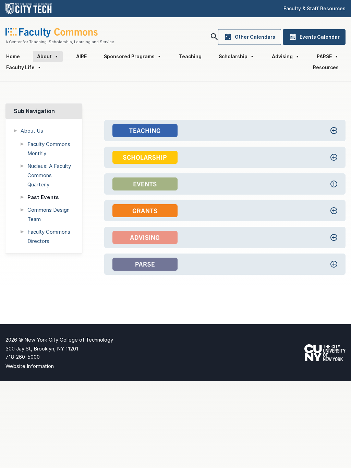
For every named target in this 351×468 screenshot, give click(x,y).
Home (13, 56)
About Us (32, 130)
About (44, 56)
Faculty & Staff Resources (314, 8)
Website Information (29, 366)
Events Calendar (320, 37)
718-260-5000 (22, 357)
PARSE (324, 56)
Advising (282, 56)
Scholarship (233, 56)
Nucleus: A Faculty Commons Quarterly (49, 175)
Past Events (43, 197)
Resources (326, 67)
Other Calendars (255, 37)
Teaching (190, 56)
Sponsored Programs (129, 56)
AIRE (81, 56)
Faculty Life (20, 67)
